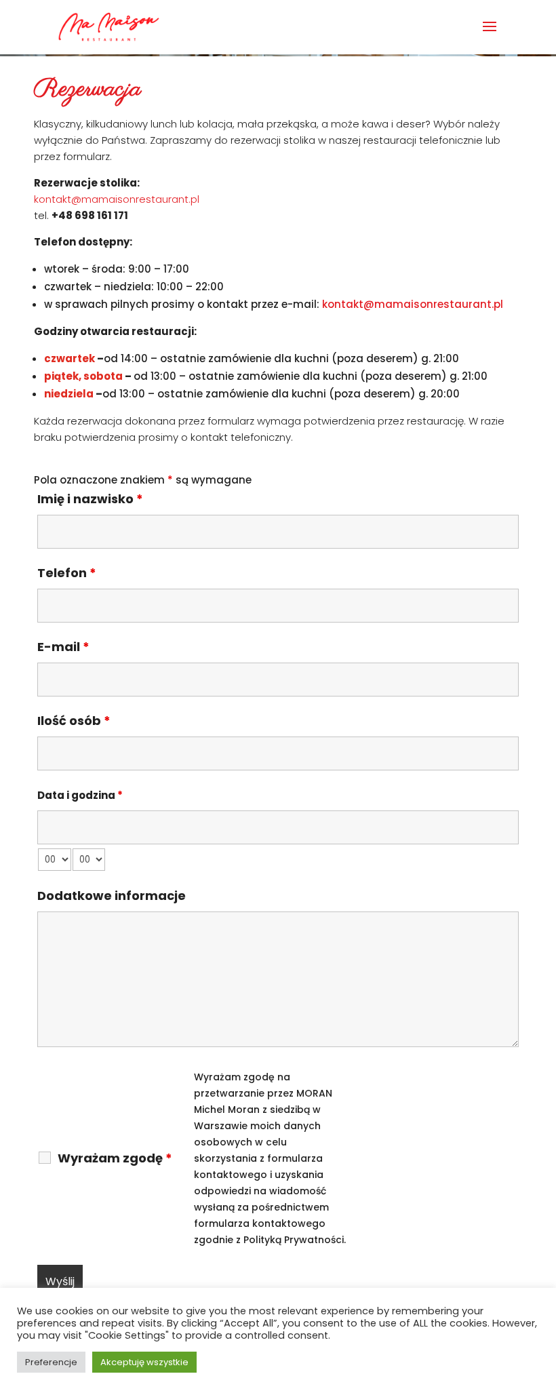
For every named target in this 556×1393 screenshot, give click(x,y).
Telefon (66, 572)
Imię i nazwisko (90, 498)
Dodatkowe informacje (111, 895)
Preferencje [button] (51, 1362)
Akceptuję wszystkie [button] (144, 1362)
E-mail (63, 646)
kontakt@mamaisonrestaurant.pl (116, 199)
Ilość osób (74, 720)
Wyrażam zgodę (115, 1158)
